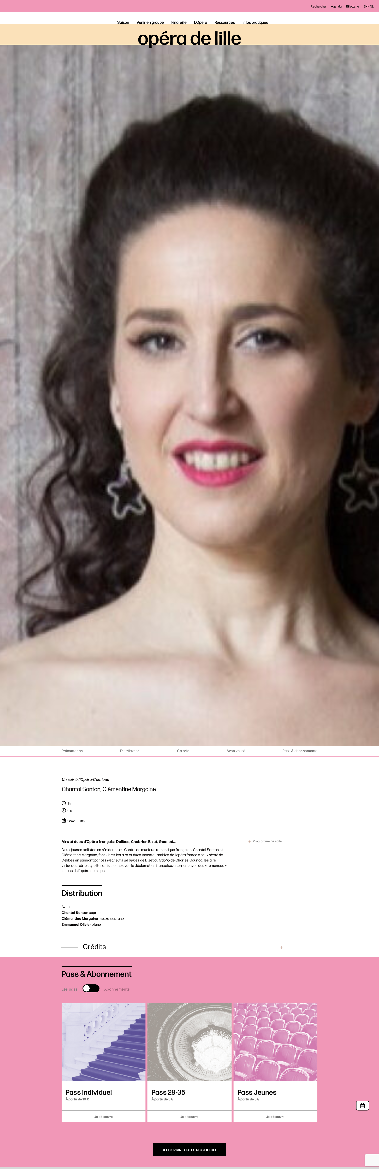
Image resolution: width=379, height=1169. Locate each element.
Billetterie (352, 6)
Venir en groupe (150, 22)
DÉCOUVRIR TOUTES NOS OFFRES (190, 1149)
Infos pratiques (255, 22)
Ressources (225, 22)
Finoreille (179, 22)
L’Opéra (200, 22)
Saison (123, 22)
